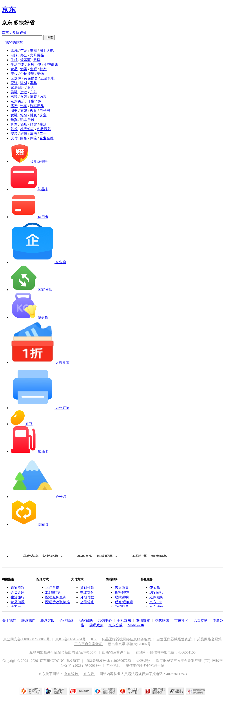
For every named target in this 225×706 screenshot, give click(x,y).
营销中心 (105, 620)
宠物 (40, 74)
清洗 (33, 133)
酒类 (23, 69)
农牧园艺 (44, 129)
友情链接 (143, 620)
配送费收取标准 (57, 602)
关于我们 (9, 620)
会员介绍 (18, 592)
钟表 (33, 115)
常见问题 (18, 602)
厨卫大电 (47, 50)
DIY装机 (156, 592)
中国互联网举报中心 (105, 691)
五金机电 (47, 78)
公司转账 (87, 602)
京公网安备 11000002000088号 (27, 639)
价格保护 (122, 592)
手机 (14, 60)
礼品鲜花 (27, 129)
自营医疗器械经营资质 (174, 639)
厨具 (30, 87)
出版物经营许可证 (116, 652)
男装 (14, 97)
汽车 (23, 106)
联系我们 (28, 620)
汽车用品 (37, 106)
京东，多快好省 (14, 32)
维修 (23, 133)
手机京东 (124, 620)
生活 (43, 124)
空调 (23, 50)
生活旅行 (18, 597)
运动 (23, 92)
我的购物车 (14, 42)
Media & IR (136, 625)
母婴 (14, 120)
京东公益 (116, 625)
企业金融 (47, 138)
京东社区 (181, 620)
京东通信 (156, 607)
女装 (23, 97)
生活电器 (18, 64)
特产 (43, 69)
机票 (14, 124)
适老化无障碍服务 (176, 691)
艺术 (14, 129)
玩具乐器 (27, 120)
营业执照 (113, 665)
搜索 (49, 37)
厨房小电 (34, 64)
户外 (33, 92)
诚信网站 (80, 691)
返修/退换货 (124, 602)
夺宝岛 (154, 587)
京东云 (89, 674)
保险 (33, 138)
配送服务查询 (55, 597)
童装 (33, 97)
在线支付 (87, 592)
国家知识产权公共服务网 (195, 691)
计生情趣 (34, 101)
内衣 (43, 97)
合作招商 (67, 620)
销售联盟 (162, 620)
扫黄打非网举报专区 (155, 691)
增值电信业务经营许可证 (145, 665)
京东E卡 (155, 602)
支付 (14, 138)
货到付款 (87, 587)
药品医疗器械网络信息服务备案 (127, 639)
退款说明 (122, 597)
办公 (23, 55)
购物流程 (18, 587)
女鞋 (14, 115)
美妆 (14, 74)
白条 (23, 138)
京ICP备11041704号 (70, 639)
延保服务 (156, 597)
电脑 (14, 55)
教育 (33, 110)
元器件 (16, 78)
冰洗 (14, 50)
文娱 (23, 110)
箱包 (23, 115)
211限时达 (53, 592)
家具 (33, 83)
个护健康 (51, 64)
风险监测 (200, 620)
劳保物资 (31, 78)
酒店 (23, 124)
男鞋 (14, 92)
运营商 (25, 60)
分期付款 (87, 597)
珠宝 (43, 115)
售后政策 (122, 587)
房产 (14, 106)
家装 (14, 83)
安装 (14, 133)
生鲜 (33, 69)
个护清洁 (27, 74)
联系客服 (47, 620)
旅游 (33, 124)
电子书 (45, 110)
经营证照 (143, 661)
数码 (36, 60)
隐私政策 (96, 625)
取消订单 (122, 607)
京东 (9, 9)
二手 (43, 133)
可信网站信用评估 (31, 691)
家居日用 (18, 87)
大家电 (16, 607)
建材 (23, 83)
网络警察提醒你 (55, 691)
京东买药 (18, 101)
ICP (94, 639)
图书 (14, 110)
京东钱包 (71, 674)
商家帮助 (86, 620)
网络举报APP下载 (130, 691)
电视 (33, 50)
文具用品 (37, 55)
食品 (14, 69)
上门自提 (52, 587)
